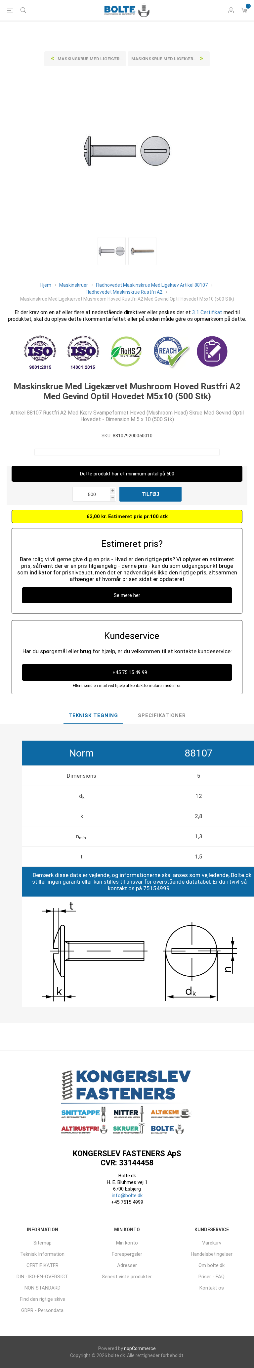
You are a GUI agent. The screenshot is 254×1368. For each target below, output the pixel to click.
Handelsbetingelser (212, 1254)
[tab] (93, 716)
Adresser (127, 1265)
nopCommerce (140, 1348)
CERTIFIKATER (42, 1265)
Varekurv (211, 1243)
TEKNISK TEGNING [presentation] (93, 715)
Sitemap (42, 1243)
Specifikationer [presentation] (162, 715)
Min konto (127, 1243)
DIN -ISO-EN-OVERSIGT (42, 1277)
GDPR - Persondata (42, 1310)
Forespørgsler (127, 1254)
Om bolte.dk (211, 1265)
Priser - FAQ (211, 1277)
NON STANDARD (42, 1288)
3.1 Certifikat (207, 312)
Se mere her (127, 595)
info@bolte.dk (127, 1195)
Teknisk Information (42, 1254)
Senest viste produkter (127, 1277)
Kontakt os (211, 1288)
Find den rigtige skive (42, 1299)
